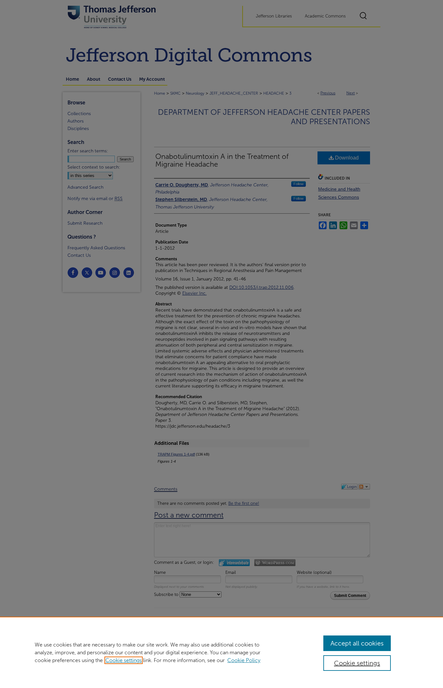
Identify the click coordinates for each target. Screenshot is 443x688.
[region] (221, 652)
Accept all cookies (357, 643)
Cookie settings (123, 660)
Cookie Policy (243, 660)
